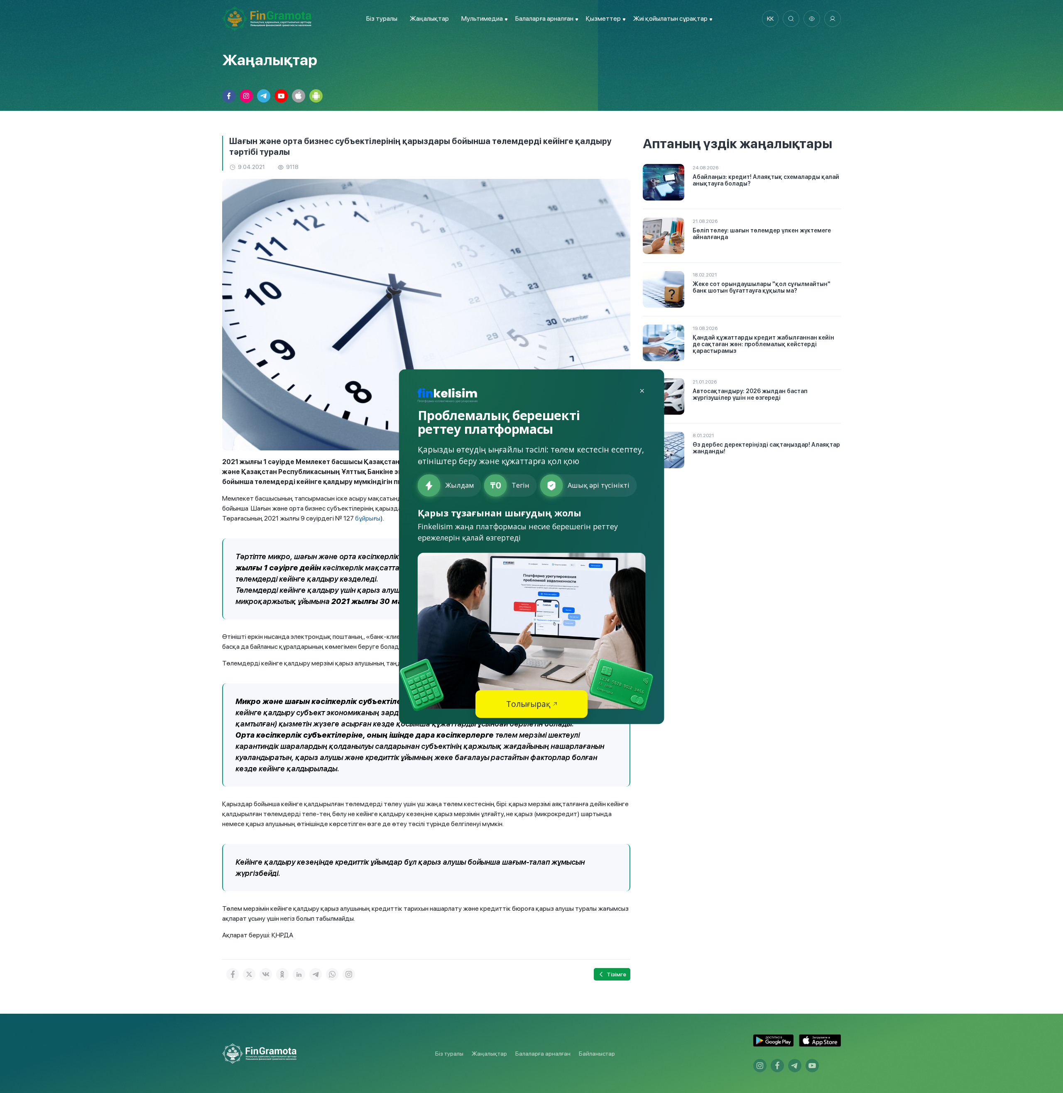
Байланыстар (597, 1053)
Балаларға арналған (543, 1053)
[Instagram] (349, 974)
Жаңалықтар (429, 18)
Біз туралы (381, 18)
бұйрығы (367, 518)
